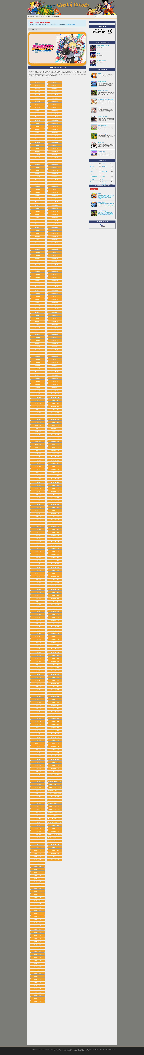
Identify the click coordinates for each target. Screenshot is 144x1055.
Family (103, 176)
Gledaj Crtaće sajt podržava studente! (39, 22)
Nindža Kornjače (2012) (103, 90)
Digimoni (92, 174)
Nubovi (98, 53)
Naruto (99, 73)
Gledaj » (102, 47)
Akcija (91, 163)
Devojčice (104, 171)
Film (103, 179)
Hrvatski (104, 184)
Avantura (92, 166)
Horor (91, 184)
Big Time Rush (101, 142)
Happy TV (104, 182)
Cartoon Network (94, 169)
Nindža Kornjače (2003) (103, 134)
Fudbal (91, 182)
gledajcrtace (70, 24)
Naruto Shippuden (102, 82)
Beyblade (104, 166)
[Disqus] (57, 1021)
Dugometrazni (93, 176)
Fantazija (92, 179)
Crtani (103, 169)
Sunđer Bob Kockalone (103, 125)
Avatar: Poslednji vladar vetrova (105, 99)
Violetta (100, 108)
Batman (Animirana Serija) (103, 46)
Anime (103, 163)
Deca (91, 171)
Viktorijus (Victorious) (103, 116)
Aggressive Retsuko (101, 61)
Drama (103, 174)
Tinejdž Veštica (101, 151)
